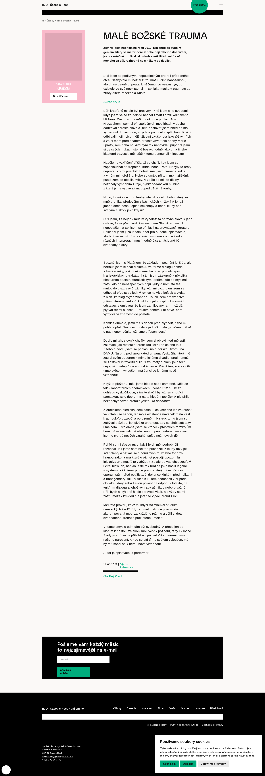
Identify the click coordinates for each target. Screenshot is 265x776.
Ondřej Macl (112, 576)
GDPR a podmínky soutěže (184, 724)
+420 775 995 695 (51, 759)
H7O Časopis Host (55, 4)
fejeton (124, 564)
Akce (160, 708)
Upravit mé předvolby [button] (213, 764)
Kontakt (200, 708)
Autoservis (111, 102)
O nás (172, 708)
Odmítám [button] (188, 764)
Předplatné (216, 708)
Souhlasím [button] (169, 764)
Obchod (185, 708)
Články (50, 20)
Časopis (131, 708)
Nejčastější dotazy (156, 724)
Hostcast (147, 708)
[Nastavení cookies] (6, 769)
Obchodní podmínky (212, 724)
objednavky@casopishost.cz (57, 756)
